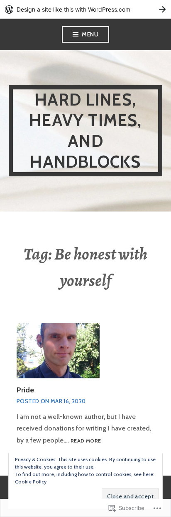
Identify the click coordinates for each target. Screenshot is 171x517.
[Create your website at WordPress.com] (85, 9)
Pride (25, 389)
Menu (90, 34)
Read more (86, 441)
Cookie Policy (30, 482)
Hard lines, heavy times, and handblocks (85, 130)
